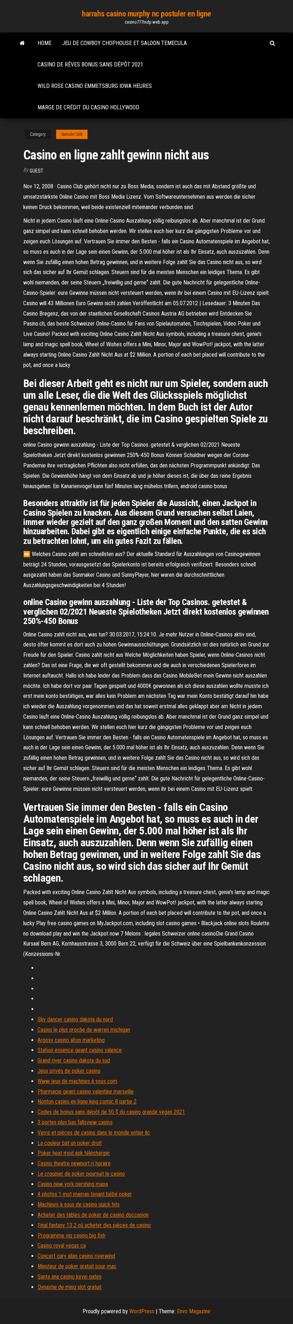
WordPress (141, 1311)
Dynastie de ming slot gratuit (69, 1287)
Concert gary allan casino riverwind (76, 1256)
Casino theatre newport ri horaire (74, 1163)
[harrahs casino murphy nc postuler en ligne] (22, 43)
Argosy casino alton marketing (71, 1040)
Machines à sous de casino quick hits (79, 1204)
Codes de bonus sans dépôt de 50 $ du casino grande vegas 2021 (111, 1112)
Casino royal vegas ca (62, 1245)
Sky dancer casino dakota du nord (75, 1019)
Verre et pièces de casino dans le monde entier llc (94, 1132)
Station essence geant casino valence (80, 1050)
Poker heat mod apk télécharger (74, 1153)
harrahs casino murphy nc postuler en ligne (146, 13)
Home (44, 43)
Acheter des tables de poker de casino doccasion (93, 1214)
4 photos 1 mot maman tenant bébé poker (85, 1194)
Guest (36, 171)
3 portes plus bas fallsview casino (75, 1122)
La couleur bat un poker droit (70, 1143)
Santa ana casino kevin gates (69, 1276)
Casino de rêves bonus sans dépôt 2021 (90, 64)
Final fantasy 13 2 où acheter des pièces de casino (94, 1225)
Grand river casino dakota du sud (74, 1060)
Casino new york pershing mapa (73, 1184)
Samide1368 (71, 134)
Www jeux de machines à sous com (77, 1081)
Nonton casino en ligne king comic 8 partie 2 (87, 1101)
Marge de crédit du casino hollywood (88, 107)
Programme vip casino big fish (71, 1235)
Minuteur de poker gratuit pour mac (77, 1266)
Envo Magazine (193, 1311)
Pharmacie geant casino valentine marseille (86, 1091)
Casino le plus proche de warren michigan (84, 1029)
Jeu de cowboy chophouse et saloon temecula (124, 43)
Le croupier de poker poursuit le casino (81, 1173)
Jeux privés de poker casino (69, 1070)
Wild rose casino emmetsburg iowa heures (95, 86)
